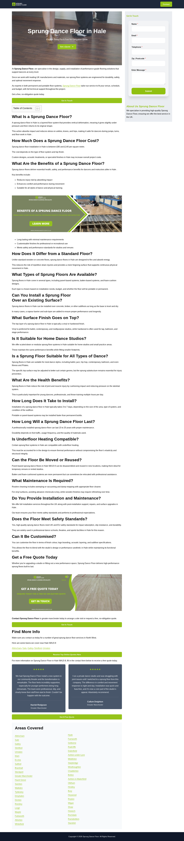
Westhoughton (74, 767)
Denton (18, 800)
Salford (18, 764)
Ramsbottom (73, 819)
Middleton (72, 759)
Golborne (72, 743)
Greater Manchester (23, 776)
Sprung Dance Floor (72, 86)
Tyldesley (19, 792)
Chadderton (73, 771)
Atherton (18, 820)
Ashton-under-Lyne (76, 755)
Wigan (71, 803)
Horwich (71, 811)
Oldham (71, 783)
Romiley (18, 804)
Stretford (38, 648)
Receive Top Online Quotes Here (67, 655)
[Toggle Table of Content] (36, 108)
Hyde (70, 735)
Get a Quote (65, 47)
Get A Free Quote (67, 717)
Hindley (71, 787)
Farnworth (72, 739)
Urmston (46, 648)
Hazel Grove (20, 780)
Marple (18, 812)
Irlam (17, 756)
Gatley (30, 648)
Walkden (19, 788)
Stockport (19, 772)
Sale (24, 648)
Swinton (18, 784)
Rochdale (72, 815)
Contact (166, 4)
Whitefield (19, 824)
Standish (72, 823)
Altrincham (16, 648)
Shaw (70, 807)
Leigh (17, 808)
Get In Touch (66, 101)
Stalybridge (73, 763)
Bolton (71, 775)
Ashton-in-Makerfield (77, 779)
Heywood (72, 795)
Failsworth (19, 816)
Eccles (18, 760)
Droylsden (19, 796)
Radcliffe (72, 747)
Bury (70, 791)
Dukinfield (72, 751)
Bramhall (19, 768)
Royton (71, 799)
